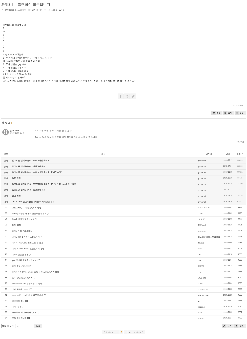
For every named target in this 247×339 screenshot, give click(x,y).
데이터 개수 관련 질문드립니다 (26, 242)
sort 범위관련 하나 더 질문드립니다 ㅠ (29, 213)
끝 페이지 (138, 332)
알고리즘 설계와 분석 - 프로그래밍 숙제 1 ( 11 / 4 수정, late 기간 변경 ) (44, 184)
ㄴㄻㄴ (201, 283)
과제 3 (15, 225)
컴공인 (201, 266)
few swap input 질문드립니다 (25, 283)
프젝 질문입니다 (19, 318)
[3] (31, 230)
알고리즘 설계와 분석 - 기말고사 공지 (29, 166)
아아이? (201, 219)
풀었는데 (202, 225)
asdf (200, 312)
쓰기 (229, 326)
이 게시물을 (238, 105)
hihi (199, 272)
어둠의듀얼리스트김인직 (209, 237)
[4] (30, 254)
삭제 (230, 113)
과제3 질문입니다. (20, 254)
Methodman (203, 295)
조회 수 (240, 153)
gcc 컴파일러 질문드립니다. (24, 260)
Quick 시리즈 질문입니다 (23, 219)
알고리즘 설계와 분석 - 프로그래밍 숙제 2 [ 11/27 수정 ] (37, 172)
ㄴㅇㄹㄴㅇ (203, 289)
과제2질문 (16, 306)
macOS (201, 260)
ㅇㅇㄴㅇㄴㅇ (204, 207)
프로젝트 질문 (18, 300)
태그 (241, 326)
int (199, 301)
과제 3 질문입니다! (20, 265)
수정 (218, 113)
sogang (201, 306)
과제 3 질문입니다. (20, 289)
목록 (242, 113)
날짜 (228, 153)
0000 (200, 213)
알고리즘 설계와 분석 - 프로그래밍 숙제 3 (30, 160)
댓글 (241, 141)
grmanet (14, 130)
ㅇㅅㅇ (201, 318)
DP (199, 254)
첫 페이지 (109, 332)
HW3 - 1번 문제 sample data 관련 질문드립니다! (34, 271)
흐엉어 (201, 242)
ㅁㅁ (200, 248)
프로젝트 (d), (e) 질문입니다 (24, 312)
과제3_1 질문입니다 (21, 230)
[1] (39, 207)
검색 (38, 326)
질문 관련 (16, 178)
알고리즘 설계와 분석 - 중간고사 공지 (29, 189)
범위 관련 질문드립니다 (22, 277)
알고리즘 (202, 277)
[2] (41, 242)
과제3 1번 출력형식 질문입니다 (25, 4)
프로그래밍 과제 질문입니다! (25, 207)
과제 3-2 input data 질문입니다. (26, 248)
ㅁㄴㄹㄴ (202, 231)
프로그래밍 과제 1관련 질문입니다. (28, 295)
